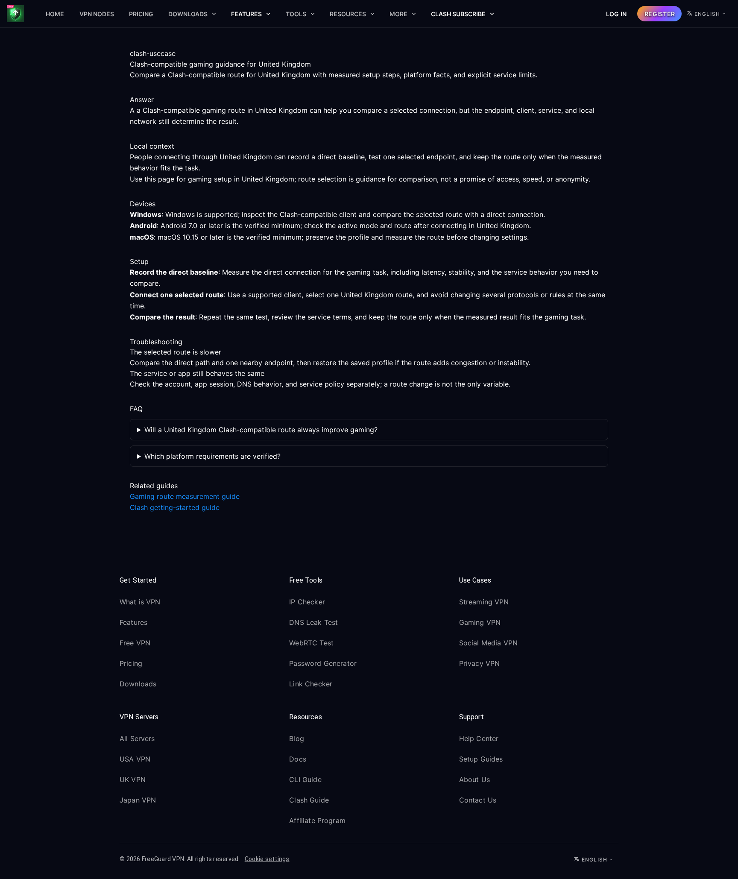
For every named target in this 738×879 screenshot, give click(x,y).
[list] (199, 644)
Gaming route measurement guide (185, 496)
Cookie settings (267, 859)
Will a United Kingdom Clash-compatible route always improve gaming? (261, 429)
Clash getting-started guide (175, 507)
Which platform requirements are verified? (212, 456)
